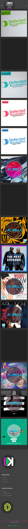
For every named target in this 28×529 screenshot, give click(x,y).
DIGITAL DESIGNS (7, 495)
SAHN (4, 491)
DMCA (4, 477)
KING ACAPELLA (16, 521)
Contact (5, 482)
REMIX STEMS (6, 493)
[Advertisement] (14, 54)
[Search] (26, 6)
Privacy (5, 480)
